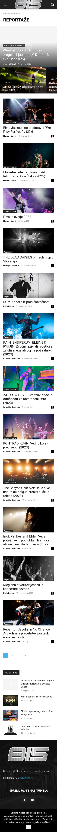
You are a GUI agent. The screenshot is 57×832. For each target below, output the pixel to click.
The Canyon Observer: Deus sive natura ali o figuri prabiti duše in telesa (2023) (26, 492)
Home (6, 13)
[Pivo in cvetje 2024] (28, 200)
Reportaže (7, 82)
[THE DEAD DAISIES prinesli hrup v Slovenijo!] (28, 240)
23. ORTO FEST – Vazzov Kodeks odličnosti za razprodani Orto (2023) (27, 399)
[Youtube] (32, 800)
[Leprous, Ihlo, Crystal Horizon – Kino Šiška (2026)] (23, 80)
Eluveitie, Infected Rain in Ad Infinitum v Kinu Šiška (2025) (24, 174)
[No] (53, 820)
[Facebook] (25, 800)
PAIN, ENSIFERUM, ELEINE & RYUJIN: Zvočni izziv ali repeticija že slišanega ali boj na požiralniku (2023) (27, 348)
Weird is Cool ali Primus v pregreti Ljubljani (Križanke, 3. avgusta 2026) (37, 683)
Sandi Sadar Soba (11, 358)
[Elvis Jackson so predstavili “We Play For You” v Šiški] (28, 111)
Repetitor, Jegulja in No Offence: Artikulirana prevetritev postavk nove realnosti (26, 633)
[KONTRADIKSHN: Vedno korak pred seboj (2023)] (28, 426)
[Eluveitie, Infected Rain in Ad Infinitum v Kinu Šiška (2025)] (28, 155)
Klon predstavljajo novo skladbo (36, 696)
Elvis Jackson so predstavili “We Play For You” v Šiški (27, 130)
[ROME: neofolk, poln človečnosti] (28, 285)
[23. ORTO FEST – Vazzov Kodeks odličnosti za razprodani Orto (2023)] (28, 378)
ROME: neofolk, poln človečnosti (27, 302)
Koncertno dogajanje (14, 46)
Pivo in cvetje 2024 (17, 217)
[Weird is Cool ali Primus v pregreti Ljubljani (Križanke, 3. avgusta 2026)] (28, 46)
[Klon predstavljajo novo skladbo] (10, 700)
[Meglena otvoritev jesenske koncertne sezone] (28, 568)
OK (28, 827)
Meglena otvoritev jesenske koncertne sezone (23, 587)
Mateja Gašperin (11, 265)
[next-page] (25, 655)
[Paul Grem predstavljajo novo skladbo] (10, 730)
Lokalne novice (10, 122)
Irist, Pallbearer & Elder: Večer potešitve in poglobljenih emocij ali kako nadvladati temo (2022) (26, 540)
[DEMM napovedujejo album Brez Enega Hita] (10, 715)
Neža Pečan (8, 306)
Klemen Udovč (9, 136)
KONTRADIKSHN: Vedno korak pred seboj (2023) (25, 445)
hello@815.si (26, 777)
